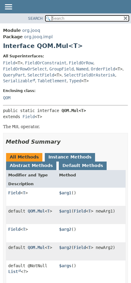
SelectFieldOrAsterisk (89, 75)
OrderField (103, 68)
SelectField (40, 75)
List (13, 271)
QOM (6, 97)
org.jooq (31, 30)
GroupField (61, 68)
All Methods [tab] (24, 157)
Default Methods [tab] (82, 165)
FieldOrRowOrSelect (25, 68)
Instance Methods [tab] (69, 157)
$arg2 (65, 229)
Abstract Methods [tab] (31, 165)
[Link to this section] (64, 141)
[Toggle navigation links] (8, 7)
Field (9, 62)
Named (82, 68)
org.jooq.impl (38, 36)
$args (65, 265)
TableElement (52, 80)
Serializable (17, 80)
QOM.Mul (36, 211)
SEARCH (35, 18)
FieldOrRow (81, 62)
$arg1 (65, 192)
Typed (75, 80)
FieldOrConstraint (45, 62)
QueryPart (14, 75)
